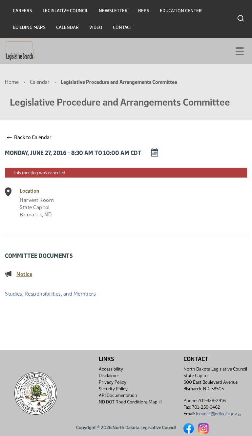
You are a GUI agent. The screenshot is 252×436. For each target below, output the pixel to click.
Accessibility (111, 369)
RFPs (143, 10)
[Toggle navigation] (239, 50)
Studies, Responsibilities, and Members (50, 294)
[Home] (20, 51)
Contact (122, 27)
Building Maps (29, 27)
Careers (22, 10)
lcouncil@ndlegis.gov (216, 414)
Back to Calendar (29, 137)
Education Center (181, 10)
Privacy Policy (112, 382)
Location (29, 191)
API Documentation (118, 395)
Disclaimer (109, 375)
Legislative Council (65, 10)
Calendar (67, 27)
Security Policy (113, 389)
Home (12, 82)
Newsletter (113, 10)
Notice (24, 274)
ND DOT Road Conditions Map (128, 402)
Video (95, 27)
